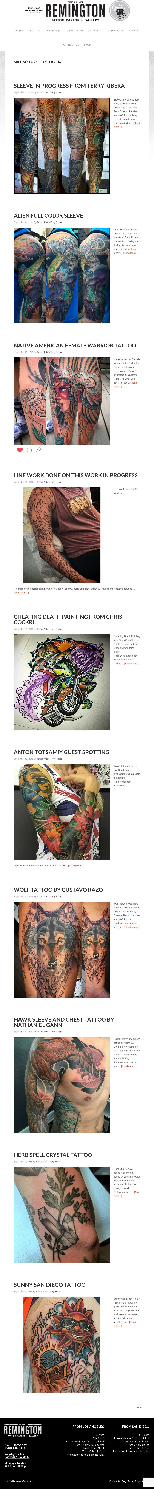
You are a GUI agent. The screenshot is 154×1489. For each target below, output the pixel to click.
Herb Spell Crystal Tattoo (53, 1154)
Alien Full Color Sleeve (48, 215)
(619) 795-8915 (15, 1448)
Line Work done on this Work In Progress (76, 475)
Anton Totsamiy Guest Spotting (61, 752)
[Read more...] (130, 253)
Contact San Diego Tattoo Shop (124, 1481)
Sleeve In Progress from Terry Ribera (69, 85)
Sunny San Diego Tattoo (50, 1284)
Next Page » (140, 1407)
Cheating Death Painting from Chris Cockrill (68, 619)
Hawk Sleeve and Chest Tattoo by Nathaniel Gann (64, 1022)
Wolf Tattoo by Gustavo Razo (58, 889)
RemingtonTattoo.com (22, 1481)
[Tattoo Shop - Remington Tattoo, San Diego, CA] (77, 21)
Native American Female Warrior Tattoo (75, 345)
